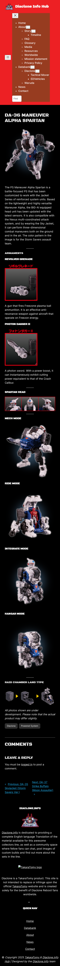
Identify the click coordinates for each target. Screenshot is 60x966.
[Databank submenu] (32, 67)
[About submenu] (28, 27)
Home (30, 921)
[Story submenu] (33, 31)
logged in (26, 764)
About (30, 934)
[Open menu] (8, 57)
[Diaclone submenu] (37, 71)
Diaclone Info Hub (32, 6)
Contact (30, 948)
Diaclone (11, 725)
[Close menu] (15, 15)
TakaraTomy (19, 886)
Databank (30, 928)
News (30, 942)
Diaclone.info (10, 832)
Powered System (29, 725)
